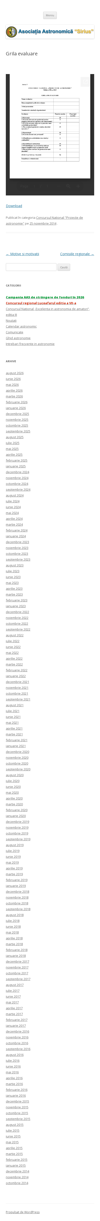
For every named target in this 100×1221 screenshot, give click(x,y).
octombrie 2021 (17, 693)
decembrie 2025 (17, 414)
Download (14, 205)
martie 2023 (14, 594)
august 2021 (15, 705)
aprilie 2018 (14, 938)
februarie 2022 (16, 670)
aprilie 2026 (14, 390)
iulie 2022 (12, 641)
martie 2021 (14, 734)
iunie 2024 (13, 507)
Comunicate (14, 332)
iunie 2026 (13, 379)
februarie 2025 (16, 460)
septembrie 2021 (18, 699)
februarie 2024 (16, 530)
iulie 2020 (12, 781)
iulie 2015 (12, 1130)
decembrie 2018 (17, 891)
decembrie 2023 (17, 542)
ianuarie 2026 (16, 408)
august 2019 (15, 845)
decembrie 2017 (17, 961)
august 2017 (15, 985)
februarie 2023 (16, 600)
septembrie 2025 (18, 431)
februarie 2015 (16, 1159)
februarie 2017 (16, 1020)
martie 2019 (14, 874)
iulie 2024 (12, 501)
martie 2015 (14, 1154)
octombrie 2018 (17, 903)
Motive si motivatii (22, 254)
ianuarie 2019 (16, 886)
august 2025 (15, 437)
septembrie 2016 (18, 1049)
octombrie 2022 (17, 623)
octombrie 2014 (17, 1183)
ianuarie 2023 (16, 606)
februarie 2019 (16, 880)
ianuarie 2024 (16, 536)
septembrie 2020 (18, 769)
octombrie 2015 (17, 1113)
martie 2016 (14, 1084)
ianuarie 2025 (16, 466)
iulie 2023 (12, 571)
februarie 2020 (16, 810)
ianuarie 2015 (16, 1165)
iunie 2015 (13, 1136)
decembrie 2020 (17, 751)
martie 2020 (14, 804)
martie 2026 (14, 396)
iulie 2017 (12, 990)
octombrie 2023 (17, 553)
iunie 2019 (13, 856)
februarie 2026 (16, 402)
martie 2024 (14, 524)
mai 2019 (12, 862)
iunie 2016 (13, 1066)
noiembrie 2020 (17, 757)
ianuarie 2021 (16, 746)
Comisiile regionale (77, 254)
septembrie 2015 (18, 1119)
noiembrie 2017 (17, 967)
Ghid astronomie (18, 338)
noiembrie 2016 (17, 1037)
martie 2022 (14, 664)
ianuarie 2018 (16, 955)
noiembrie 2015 (17, 1107)
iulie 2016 (12, 1060)
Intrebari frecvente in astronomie (30, 344)
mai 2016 (12, 1072)
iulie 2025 (12, 443)
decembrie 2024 (17, 472)
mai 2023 (12, 583)
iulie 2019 (12, 851)
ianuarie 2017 (16, 1025)
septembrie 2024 (18, 489)
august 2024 (15, 495)
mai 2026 (12, 384)
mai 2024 (12, 513)
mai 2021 (12, 722)
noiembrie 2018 (17, 897)
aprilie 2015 (14, 1148)
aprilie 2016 (14, 1078)
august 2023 (15, 565)
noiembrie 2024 (17, 478)
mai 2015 (12, 1142)
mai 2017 (12, 1002)
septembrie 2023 (18, 559)
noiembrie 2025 (17, 419)
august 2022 (15, 635)
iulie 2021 (12, 711)
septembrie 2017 (18, 979)
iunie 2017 (13, 996)
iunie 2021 (13, 717)
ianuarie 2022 (16, 676)
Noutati (11, 320)
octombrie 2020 (17, 763)
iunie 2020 (13, 786)
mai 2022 (12, 652)
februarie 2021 (16, 740)
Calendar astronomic (21, 326)
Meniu (50, 15)
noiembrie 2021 (17, 687)
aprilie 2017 (14, 1008)
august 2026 (15, 373)
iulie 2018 (12, 920)
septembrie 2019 (18, 839)
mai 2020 (12, 792)
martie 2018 (14, 944)
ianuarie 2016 (16, 1095)
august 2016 (15, 1055)
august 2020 (15, 775)
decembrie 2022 (17, 612)
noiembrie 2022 (17, 617)
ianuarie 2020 (16, 816)
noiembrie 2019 (17, 827)
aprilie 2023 (14, 588)
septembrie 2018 (18, 909)
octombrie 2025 (17, 425)
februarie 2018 (16, 950)
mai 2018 (12, 932)
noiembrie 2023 (17, 548)
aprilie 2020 (14, 798)
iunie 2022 (13, 647)
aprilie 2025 (14, 454)
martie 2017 (14, 1014)
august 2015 (15, 1124)
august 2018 (15, 915)
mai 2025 (12, 448)
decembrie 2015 (17, 1101)
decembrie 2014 (17, 1171)
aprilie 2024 (14, 518)
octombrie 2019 (17, 833)
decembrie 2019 (17, 821)
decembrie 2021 (17, 682)
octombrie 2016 (17, 1043)
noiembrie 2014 (17, 1177)
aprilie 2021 (14, 728)
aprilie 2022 (14, 658)
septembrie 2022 (18, 629)
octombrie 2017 (17, 973)
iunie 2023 (13, 577)
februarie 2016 (16, 1089)
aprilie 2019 (14, 868)
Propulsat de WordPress (23, 1212)
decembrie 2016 (17, 1031)
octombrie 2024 (17, 483)
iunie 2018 (13, 926)
